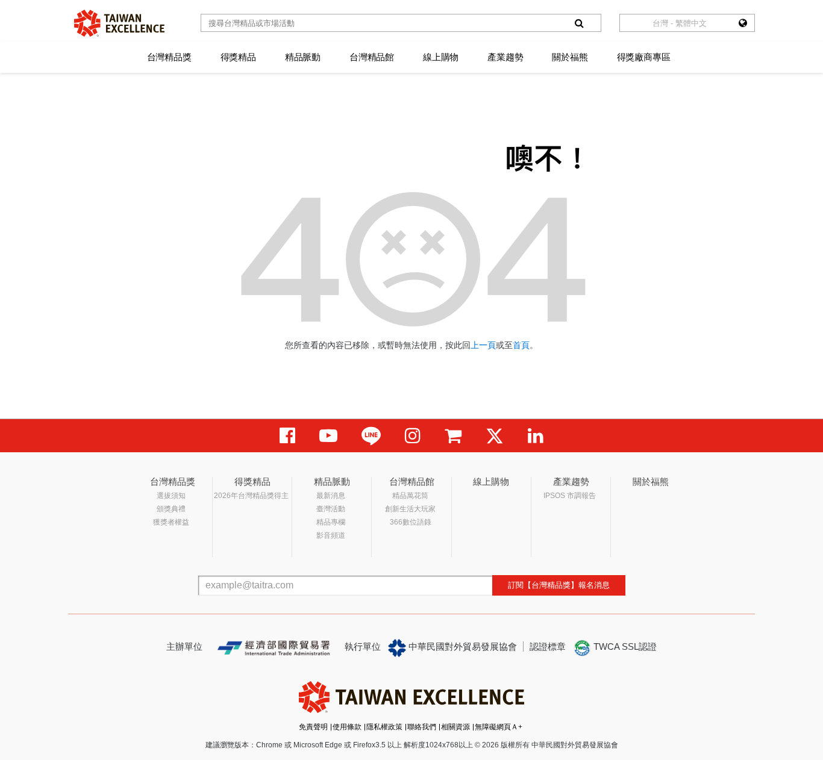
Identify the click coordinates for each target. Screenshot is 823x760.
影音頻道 (330, 535)
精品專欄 (330, 522)
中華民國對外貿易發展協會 (461, 646)
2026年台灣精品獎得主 (251, 495)
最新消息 (330, 495)
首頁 (521, 345)
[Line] (371, 435)
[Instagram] (413, 435)
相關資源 (455, 727)
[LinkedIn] (535, 435)
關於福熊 (569, 57)
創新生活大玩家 (410, 508)
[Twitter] (495, 435)
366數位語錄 (410, 522)
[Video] (328, 435)
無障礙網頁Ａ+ (498, 727)
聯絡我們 (421, 727)
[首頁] (119, 23)
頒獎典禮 (171, 508)
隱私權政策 (384, 727)
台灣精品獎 (169, 57)
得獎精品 (238, 57)
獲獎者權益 (171, 522)
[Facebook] (287, 435)
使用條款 (347, 727)
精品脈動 (303, 57)
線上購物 (440, 57)
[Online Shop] (453, 435)
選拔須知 (171, 495)
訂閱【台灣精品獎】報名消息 (559, 585)
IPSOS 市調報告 (569, 495)
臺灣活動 (330, 508)
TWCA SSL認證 (624, 646)
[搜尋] (579, 22)
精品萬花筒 (410, 495)
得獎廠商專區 (644, 57)
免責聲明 (313, 727)
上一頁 (483, 345)
